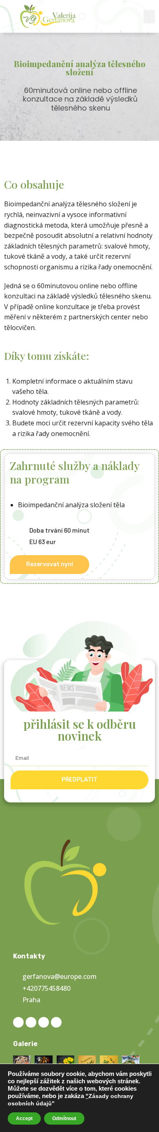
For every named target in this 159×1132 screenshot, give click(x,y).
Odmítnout (64, 1118)
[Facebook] (18, 1022)
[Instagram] (31, 1022)
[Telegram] (43, 1022)
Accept (24, 1118)
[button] (149, 16)
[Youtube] (56, 1022)
